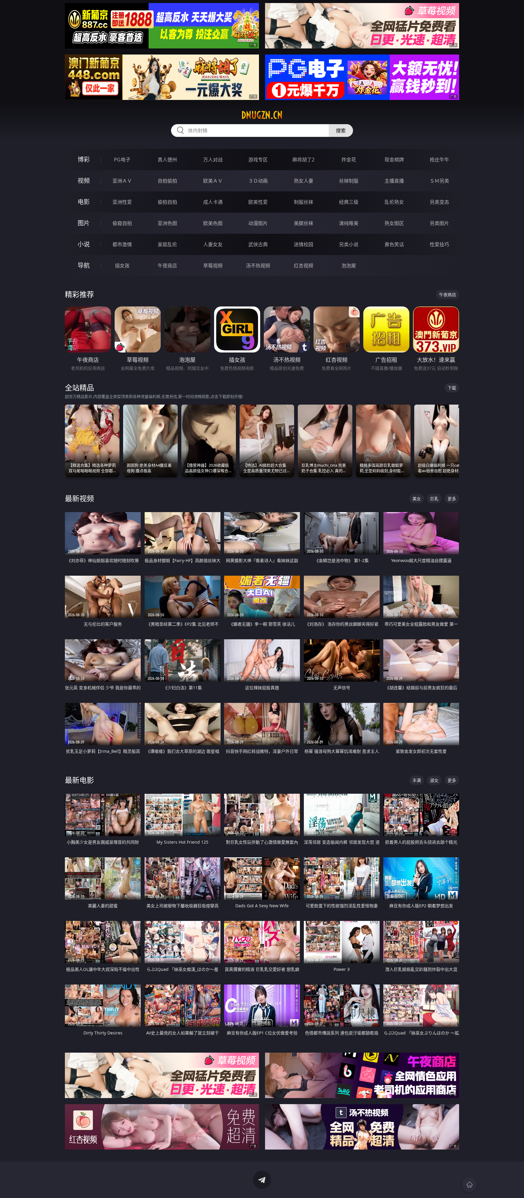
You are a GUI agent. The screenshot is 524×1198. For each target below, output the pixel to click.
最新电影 (79, 780)
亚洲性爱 (122, 202)
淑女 (434, 780)
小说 (84, 244)
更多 (452, 498)
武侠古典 (258, 244)
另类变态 (439, 202)
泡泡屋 (348, 265)
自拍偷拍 (167, 180)
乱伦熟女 (394, 202)
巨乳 (434, 498)
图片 (84, 223)
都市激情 (122, 244)
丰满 (416, 780)
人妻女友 (213, 244)
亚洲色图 (167, 223)
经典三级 (348, 202)
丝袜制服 (348, 180)
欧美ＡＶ (213, 180)
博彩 (84, 159)
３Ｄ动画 (258, 180)
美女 (416, 498)
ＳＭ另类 (439, 180)
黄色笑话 (394, 244)
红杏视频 (303, 265)
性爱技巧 (439, 244)
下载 (452, 388)
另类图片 (439, 223)
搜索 (341, 130)
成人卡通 (213, 202)
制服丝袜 (303, 202)
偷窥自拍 (122, 223)
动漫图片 (258, 223)
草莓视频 (213, 265)
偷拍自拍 (167, 202)
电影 (84, 202)
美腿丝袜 (303, 223)
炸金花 (348, 159)
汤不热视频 (258, 265)
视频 (84, 181)
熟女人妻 (303, 180)
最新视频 (79, 498)
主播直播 (394, 180)
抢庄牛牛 (439, 159)
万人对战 (213, 159)
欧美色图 (213, 223)
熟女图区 (394, 223)
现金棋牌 (394, 159)
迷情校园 (303, 244)
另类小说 (348, 244)
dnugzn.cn (262, 115)
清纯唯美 (348, 223)
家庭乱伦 (167, 244)
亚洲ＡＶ (122, 180)
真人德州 (167, 159)
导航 (84, 265)
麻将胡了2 (303, 159)
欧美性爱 (258, 202)
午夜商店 (167, 265)
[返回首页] (469, 1184)
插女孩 (122, 265)
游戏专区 (258, 159)
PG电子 (122, 159)
